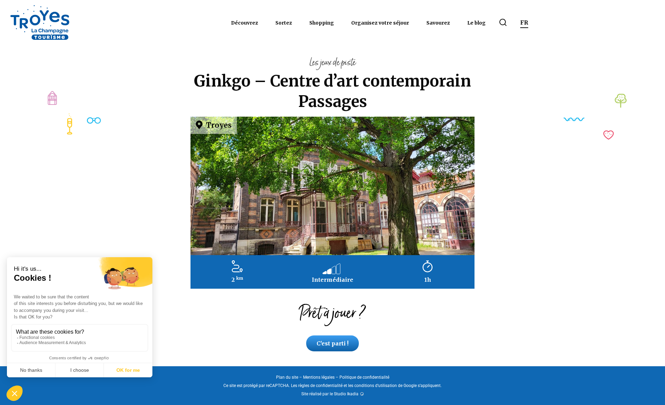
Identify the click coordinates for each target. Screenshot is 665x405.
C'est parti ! (332, 343)
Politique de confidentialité (364, 377)
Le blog (476, 23)
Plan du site (287, 377)
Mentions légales (319, 377)
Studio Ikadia (346, 394)
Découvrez (244, 23)
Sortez (283, 23)
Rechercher (503, 23)
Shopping (321, 23)
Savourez (438, 23)
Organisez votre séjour (380, 23)
